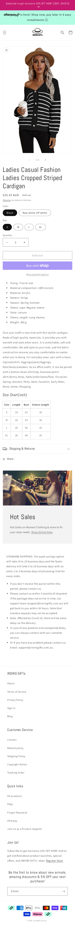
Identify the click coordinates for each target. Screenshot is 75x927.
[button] (5, 33)
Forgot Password (17, 812)
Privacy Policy (15, 700)
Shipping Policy (16, 756)
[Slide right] (46, 160)
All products (14, 796)
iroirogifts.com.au (40, 921)
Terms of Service (16, 691)
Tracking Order (15, 772)
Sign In (11, 708)
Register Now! (54, 860)
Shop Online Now (41, 532)
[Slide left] (29, 160)
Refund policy (15, 748)
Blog (10, 716)
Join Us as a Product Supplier (24, 829)
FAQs (10, 804)
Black (10, 212)
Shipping (6, 200)
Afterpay (12, 820)
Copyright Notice (17, 764)
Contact (12, 739)
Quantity (7, 235)
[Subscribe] (64, 891)
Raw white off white (35, 212)
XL (40, 227)
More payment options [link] (37, 274)
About (11, 683)
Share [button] (10, 458)
